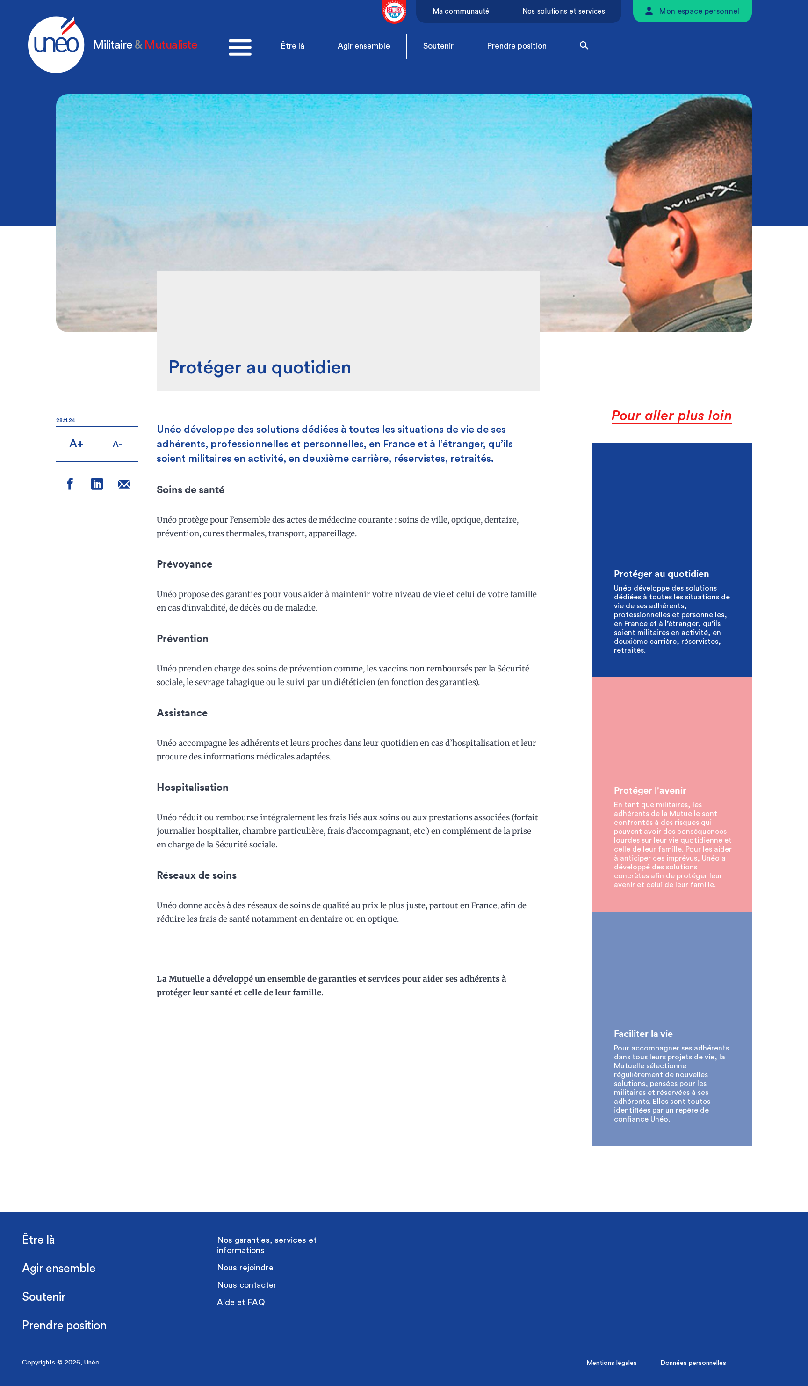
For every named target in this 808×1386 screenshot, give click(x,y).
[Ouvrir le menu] (240, 47)
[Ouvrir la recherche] (584, 46)
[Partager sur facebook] (70, 485)
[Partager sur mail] (124, 485)
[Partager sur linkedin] (97, 485)
